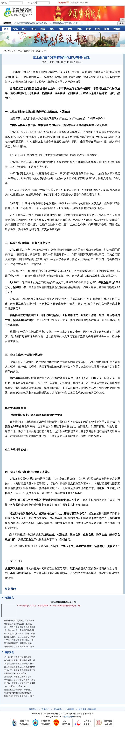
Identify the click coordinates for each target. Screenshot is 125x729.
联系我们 (45, 709)
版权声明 (82, 709)
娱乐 (33, 28)
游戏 (79, 28)
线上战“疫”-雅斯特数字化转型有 (17, 657)
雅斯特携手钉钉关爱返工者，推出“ (19, 696)
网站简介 (33, 709)
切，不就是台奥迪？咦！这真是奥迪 (19, 627)
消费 (88, 28)
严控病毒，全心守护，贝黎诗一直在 (19, 680)
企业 (70, 28)
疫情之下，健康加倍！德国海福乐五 (19, 670)
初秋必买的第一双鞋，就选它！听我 (19, 637)
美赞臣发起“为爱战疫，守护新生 (18, 690)
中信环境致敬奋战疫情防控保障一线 (19, 660)
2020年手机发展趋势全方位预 (63, 602)
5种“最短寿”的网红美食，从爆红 (18, 624)
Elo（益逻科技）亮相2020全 (16, 686)
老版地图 (70, 709)
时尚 (97, 28)
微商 (106, 28)
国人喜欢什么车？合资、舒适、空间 (19, 633)
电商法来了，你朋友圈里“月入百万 (19, 646)
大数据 (116, 28)
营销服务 (58, 709)
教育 (43, 28)
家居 (52, 28)
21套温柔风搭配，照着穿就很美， (19, 643)
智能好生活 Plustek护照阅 (15, 673)
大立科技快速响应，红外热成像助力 (19, 667)
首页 (6, 28)
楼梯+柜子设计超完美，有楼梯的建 (19, 620)
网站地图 (92, 709)
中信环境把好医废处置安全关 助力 (19, 663)
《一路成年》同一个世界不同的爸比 (19, 630)
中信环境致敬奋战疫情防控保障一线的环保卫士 (66, 23)
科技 (61, 28)
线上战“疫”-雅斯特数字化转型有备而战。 (27, 23)
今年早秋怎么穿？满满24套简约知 (19, 640)
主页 (20, 51)
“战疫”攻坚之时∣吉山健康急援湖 (17, 693)
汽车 (24, 28)
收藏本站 (84, 2)
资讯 (15, 28)
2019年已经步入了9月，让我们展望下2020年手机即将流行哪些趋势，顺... (49, 605)
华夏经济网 (29, 51)
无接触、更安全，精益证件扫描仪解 (19, 683)
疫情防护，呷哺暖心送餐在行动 (17, 676)
